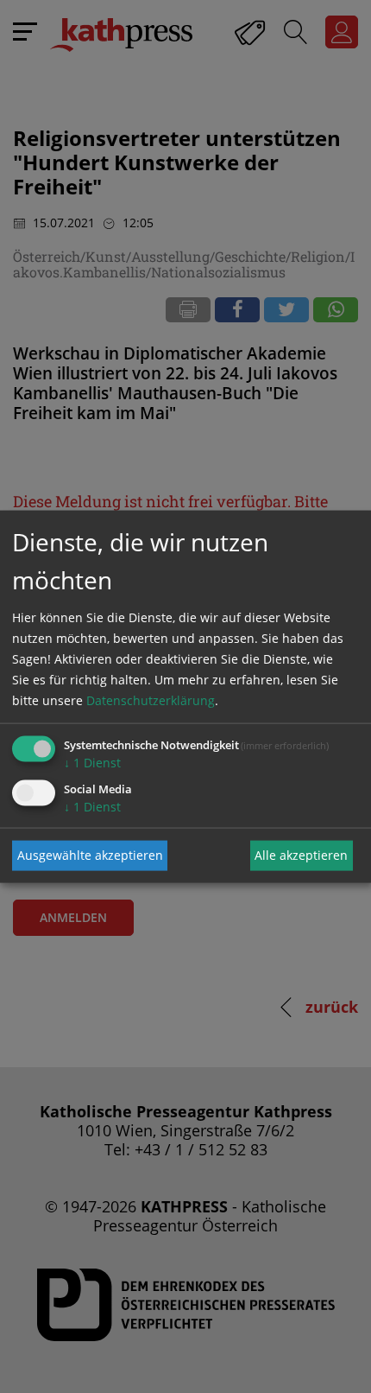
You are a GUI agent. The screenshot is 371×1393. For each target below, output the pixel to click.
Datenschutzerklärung (150, 699)
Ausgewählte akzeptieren (90, 855)
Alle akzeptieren (301, 855)
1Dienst (92, 762)
